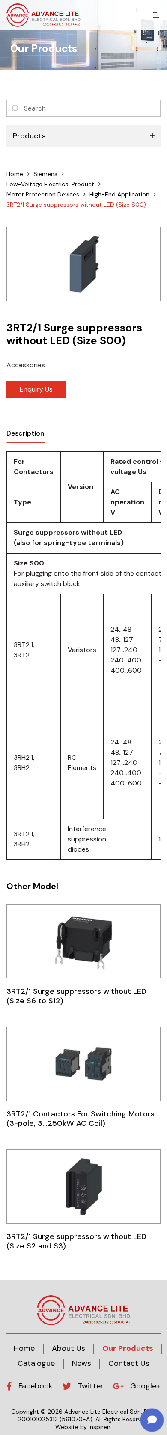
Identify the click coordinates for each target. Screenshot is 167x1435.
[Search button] (15, 108)
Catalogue (36, 1363)
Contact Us (128, 1363)
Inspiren (99, 1427)
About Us (68, 1348)
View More (83, 941)
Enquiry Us (36, 389)
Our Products (127, 1348)
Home (24, 1348)
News (81, 1363)
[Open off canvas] (157, 15)
